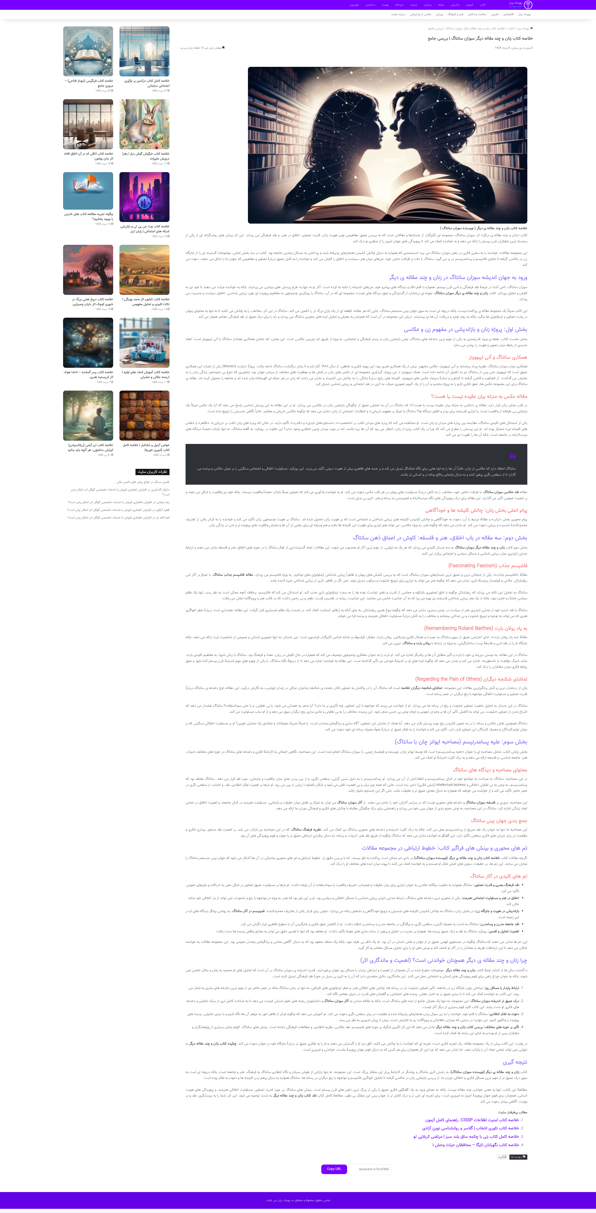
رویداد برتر (524, 14)
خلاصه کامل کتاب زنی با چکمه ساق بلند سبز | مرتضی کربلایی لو (466, 1137)
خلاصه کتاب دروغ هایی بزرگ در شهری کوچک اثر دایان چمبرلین (92, 302)
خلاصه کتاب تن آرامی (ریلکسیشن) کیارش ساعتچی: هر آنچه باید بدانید (90, 448)
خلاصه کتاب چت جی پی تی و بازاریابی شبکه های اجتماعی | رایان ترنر (144, 229)
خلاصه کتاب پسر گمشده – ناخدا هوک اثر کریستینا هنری (88, 375)
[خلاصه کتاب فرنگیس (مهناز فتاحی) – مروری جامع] (88, 51)
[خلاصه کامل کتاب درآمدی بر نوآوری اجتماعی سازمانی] (144, 51)
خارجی (495, 14)
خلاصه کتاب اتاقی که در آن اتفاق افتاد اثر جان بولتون (88, 156)
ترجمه (414, 5)
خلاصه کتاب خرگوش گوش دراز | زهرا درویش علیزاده (145, 156)
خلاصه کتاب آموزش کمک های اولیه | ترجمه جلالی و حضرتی (145, 375)
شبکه (441, 5)
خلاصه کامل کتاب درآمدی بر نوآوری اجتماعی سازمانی (146, 83)
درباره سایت (398, 14)
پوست (385, 5)
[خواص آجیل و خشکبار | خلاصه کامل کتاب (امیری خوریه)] (144, 416)
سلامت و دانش (477, 14)
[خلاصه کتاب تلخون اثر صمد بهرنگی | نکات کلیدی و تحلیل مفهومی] (144, 270)
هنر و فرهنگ (455, 14)
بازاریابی (454, 5)
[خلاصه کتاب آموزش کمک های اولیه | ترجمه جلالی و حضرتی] (144, 343)
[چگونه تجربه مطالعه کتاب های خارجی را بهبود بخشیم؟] (88, 191)
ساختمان (370, 5)
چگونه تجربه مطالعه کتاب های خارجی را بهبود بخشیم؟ (88, 217)
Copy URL (334, 1169)
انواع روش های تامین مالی (133, 482)
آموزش (469, 5)
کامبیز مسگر (161, 482)
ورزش (439, 14)
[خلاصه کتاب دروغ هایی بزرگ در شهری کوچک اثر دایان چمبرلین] (88, 270)
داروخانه (399, 5)
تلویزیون (354, 5)
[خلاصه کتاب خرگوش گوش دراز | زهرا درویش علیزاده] (144, 124)
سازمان (428, 5)
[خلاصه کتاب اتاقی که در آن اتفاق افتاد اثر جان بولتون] (88, 124)
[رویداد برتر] (520, 5)
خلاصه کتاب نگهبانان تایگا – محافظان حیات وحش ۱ (475, 1145)
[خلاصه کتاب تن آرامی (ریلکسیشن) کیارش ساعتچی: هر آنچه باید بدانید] (88, 416)
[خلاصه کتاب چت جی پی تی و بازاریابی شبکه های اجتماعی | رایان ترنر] (144, 197)
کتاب (482, 5)
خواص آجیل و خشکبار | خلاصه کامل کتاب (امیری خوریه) (146, 448)
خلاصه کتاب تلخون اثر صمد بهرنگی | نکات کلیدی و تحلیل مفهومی (145, 302)
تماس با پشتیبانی (420, 14)
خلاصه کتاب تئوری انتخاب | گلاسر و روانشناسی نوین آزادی (470, 1128)
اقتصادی (508, 14)
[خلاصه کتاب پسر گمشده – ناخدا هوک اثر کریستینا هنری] (88, 343)
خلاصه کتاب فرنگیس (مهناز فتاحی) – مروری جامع (89, 83)
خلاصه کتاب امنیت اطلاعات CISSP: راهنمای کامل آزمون (472, 1120)
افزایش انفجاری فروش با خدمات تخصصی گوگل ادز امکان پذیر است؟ (110, 502)
